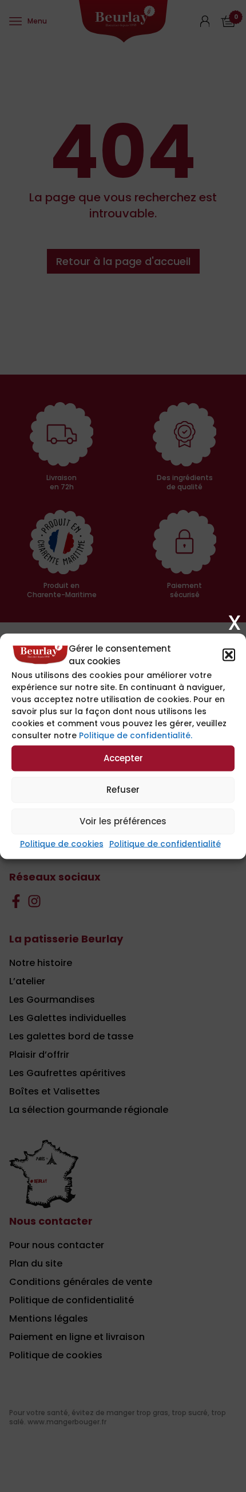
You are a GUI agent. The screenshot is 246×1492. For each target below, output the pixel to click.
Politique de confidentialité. (135, 735)
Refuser (123, 790)
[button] (229, 655)
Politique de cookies (62, 843)
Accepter (123, 758)
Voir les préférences (123, 821)
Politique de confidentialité (165, 843)
